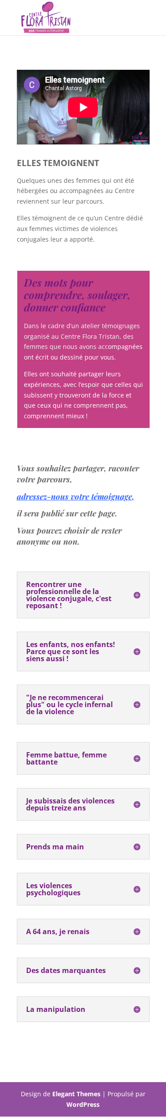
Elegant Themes (76, 1094)
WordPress (83, 1104)
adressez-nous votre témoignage (74, 496)
